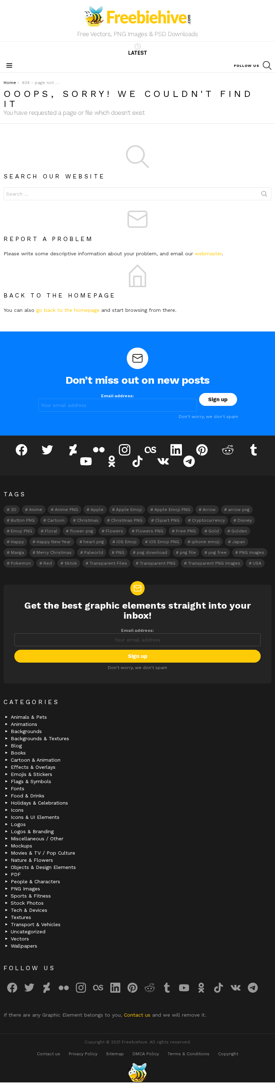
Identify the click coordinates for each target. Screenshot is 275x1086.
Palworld (93, 552)
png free (217, 552)
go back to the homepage (68, 310)
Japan (238, 541)
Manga (17, 552)
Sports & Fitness (31, 896)
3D (13, 509)
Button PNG (23, 520)
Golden (239, 531)
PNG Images (251, 552)
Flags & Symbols (31, 781)
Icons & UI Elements (35, 817)
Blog (16, 745)
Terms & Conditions (188, 1053)
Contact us (138, 1015)
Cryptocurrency (208, 520)
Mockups (21, 846)
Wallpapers (24, 946)
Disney (244, 520)
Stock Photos (27, 903)
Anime (35, 509)
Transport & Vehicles (36, 924)
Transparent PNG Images (214, 563)
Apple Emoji (129, 509)
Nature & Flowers (32, 860)
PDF (16, 874)
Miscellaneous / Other (37, 838)
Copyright (228, 1053)
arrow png (239, 509)
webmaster (208, 253)
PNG (120, 552)
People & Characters (35, 881)
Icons (17, 810)
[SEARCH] (267, 65)
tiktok (70, 563)
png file (188, 552)
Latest (137, 53)
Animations (24, 724)
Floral (51, 531)
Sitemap (115, 1053)
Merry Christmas (54, 552)
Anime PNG (66, 509)
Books (18, 753)
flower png (81, 531)
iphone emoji (205, 541)
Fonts (17, 788)
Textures (21, 917)
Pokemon (21, 563)
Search (264, 195)
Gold (213, 531)
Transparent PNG (157, 563)
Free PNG (186, 531)
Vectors (20, 939)
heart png (93, 541)
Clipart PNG (167, 520)
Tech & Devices (29, 910)
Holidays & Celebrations (39, 803)
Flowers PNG (149, 531)
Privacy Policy (83, 1053)
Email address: (117, 395)
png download (152, 552)
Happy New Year (54, 541)
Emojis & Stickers (31, 774)
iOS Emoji (126, 541)
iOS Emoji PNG (164, 541)
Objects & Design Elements (43, 867)
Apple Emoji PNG (172, 509)
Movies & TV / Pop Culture (43, 853)
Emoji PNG (21, 531)
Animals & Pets (29, 717)
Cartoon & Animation (36, 760)
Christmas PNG (127, 520)
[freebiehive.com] (137, 1072)
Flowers (114, 531)
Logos (18, 824)
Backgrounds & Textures (40, 738)
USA (257, 563)
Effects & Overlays (33, 767)
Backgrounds (26, 731)
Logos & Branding (32, 831)
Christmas (87, 520)
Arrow (209, 509)
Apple (97, 509)
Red (47, 563)
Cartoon (55, 520)
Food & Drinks (27, 795)
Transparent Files (108, 563)
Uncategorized (28, 931)
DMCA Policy (145, 1053)
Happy (17, 541)
